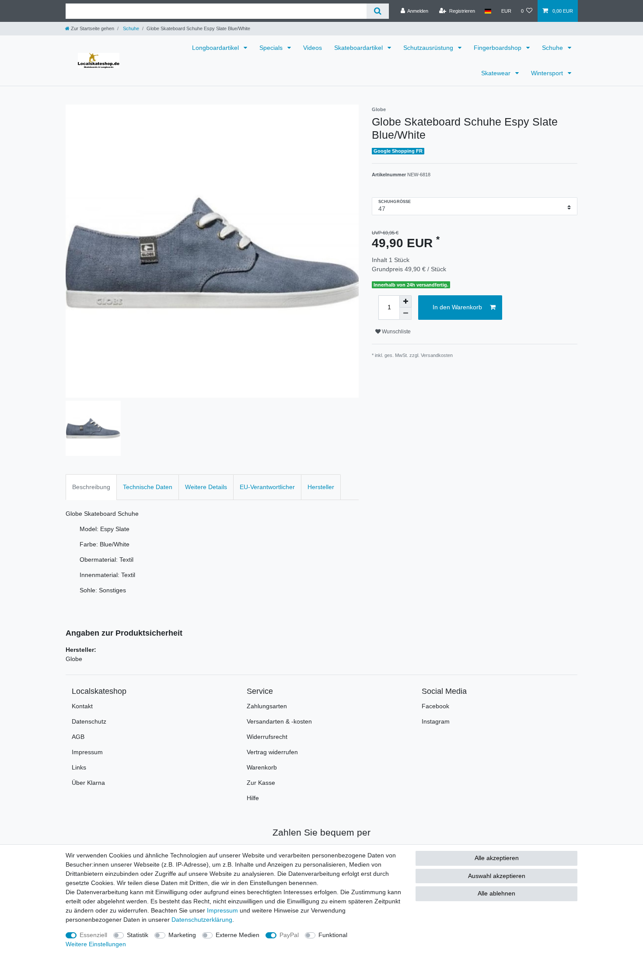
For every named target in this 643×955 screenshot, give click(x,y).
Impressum (87, 752)
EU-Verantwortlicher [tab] (267, 486)
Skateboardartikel (359, 47)
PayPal (289, 934)
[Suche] (378, 11)
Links (79, 767)
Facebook (435, 706)
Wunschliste (396, 332)
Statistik (137, 934)
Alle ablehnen (496, 893)
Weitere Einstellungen (96, 944)
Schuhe (130, 28)
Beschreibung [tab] (91, 486)
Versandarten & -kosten (279, 721)
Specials (271, 47)
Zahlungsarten (267, 706)
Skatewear (496, 73)
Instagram (436, 721)
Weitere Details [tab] (206, 486)
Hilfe (253, 797)
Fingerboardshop (498, 47)
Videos (312, 47)
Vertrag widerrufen (272, 752)
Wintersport (548, 73)
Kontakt (82, 706)
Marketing (182, 934)
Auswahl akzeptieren (496, 875)
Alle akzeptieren (497, 857)
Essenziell (93, 934)
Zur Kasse (261, 782)
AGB (78, 736)
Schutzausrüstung (429, 47)
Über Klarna (88, 782)
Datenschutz (89, 721)
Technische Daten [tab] (147, 486)
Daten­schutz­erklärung (201, 919)
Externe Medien (237, 934)
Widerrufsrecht (267, 736)
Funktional (332, 934)
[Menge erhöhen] (405, 301)
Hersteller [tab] (321, 486)
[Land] (488, 11)
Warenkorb (262, 767)
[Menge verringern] (405, 314)
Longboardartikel (216, 47)
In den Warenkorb (457, 307)
